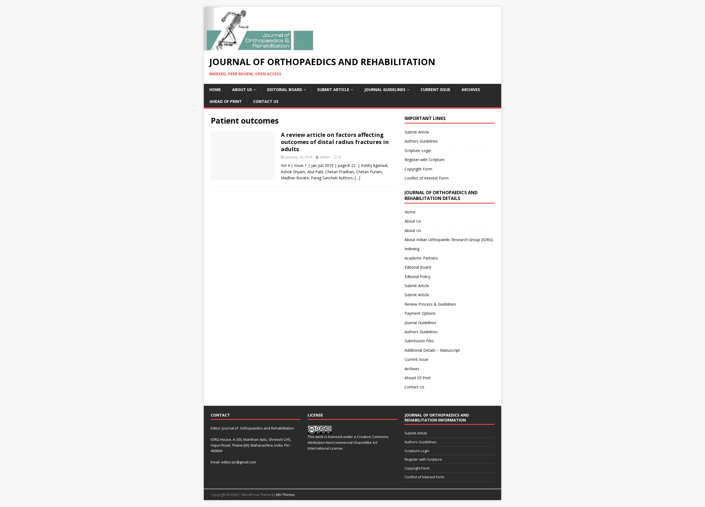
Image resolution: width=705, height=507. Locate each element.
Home (215, 89)
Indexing (412, 248)
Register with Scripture (424, 159)
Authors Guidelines (421, 141)
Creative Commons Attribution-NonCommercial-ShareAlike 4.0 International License (348, 442)
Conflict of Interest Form (427, 178)
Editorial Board (284, 89)
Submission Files (419, 340)
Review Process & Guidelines (430, 304)
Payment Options (420, 313)
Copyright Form (418, 169)
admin (325, 156)
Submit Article (333, 89)
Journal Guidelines (384, 89)
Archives (471, 89)
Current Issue (435, 89)
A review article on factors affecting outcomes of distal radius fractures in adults (335, 142)
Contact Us (265, 101)
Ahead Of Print (226, 101)
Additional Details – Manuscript (432, 350)
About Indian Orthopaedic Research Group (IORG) (449, 239)
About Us (242, 89)
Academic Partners (421, 258)
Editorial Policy (417, 276)
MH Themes (285, 494)
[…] (357, 177)
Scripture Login (418, 150)
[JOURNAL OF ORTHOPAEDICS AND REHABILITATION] (259, 47)
